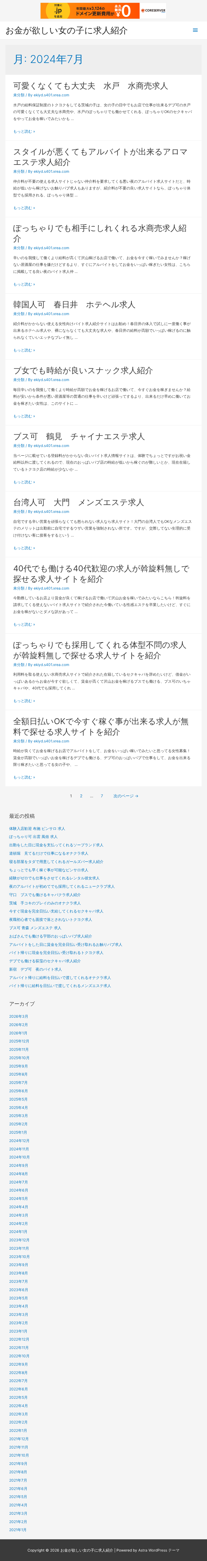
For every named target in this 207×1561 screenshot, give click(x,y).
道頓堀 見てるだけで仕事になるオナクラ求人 (48, 853)
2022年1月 (18, 1430)
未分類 (19, 95)
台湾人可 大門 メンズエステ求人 (78, 502)
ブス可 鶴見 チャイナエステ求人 (79, 436)
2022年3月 (18, 1414)
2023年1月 (18, 1331)
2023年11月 (19, 1248)
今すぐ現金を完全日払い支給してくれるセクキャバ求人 (56, 911)
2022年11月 (19, 1347)
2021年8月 (18, 1472)
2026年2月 (18, 1025)
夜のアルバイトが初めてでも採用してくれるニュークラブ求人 (62, 886)
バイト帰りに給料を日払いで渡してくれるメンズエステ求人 (60, 986)
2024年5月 (18, 1198)
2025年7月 (18, 1082)
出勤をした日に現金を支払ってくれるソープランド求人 (56, 845)
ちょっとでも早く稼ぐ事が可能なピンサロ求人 (48, 870)
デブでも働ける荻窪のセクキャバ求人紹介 (45, 961)
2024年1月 (18, 1231)
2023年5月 (18, 1298)
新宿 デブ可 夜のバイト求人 (35, 969)
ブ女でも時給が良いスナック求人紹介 (83, 370)
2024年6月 (18, 1190)
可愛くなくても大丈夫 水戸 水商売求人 (90, 85)
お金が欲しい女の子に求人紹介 (66, 30)
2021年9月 (18, 1463)
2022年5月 (18, 1397)
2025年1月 (18, 1132)
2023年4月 (18, 1306)
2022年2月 (18, 1422)
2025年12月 (19, 1041)
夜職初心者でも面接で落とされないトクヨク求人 (50, 919)
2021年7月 (18, 1480)
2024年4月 (18, 1207)
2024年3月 (18, 1215)
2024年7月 (18, 1182)
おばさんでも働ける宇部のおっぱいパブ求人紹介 (50, 936)
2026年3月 (18, 1016)
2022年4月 (18, 1406)
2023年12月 (19, 1240)
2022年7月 (18, 1381)
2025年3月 (18, 1116)
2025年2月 (18, 1124)
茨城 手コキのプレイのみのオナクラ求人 (45, 903)
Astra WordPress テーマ (159, 1550)
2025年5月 (18, 1099)
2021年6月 (18, 1488)
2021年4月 (18, 1505)
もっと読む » (24, 131)
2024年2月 (18, 1223)
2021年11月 (18, 1447)
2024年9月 (18, 1165)
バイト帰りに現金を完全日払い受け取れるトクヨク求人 (56, 952)
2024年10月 (19, 1157)
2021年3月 (18, 1513)
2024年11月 (19, 1149)
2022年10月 (19, 1356)
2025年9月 (18, 1066)
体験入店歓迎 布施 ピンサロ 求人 (37, 828)
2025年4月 (18, 1107)
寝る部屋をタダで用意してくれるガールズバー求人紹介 (56, 861)
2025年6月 (18, 1091)
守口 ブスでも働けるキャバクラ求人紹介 (45, 895)
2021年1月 (18, 1530)
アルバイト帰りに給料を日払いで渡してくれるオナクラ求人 (60, 977)
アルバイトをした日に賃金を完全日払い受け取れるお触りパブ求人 (65, 944)
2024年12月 (19, 1141)
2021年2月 (18, 1522)
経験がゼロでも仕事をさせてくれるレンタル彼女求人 (54, 878)
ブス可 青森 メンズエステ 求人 (35, 928)
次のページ (126, 796)
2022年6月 (18, 1389)
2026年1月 (18, 1033)
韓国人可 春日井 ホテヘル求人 (74, 304)
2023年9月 (18, 1265)
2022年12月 (19, 1339)
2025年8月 (18, 1074)
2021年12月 (19, 1439)
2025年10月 (19, 1058)
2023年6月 (18, 1290)
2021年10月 (19, 1455)
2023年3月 (18, 1314)
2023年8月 (18, 1273)
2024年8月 (18, 1174)
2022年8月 (18, 1372)
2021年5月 (18, 1497)
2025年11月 (19, 1049)
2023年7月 (18, 1281)
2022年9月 (18, 1364)
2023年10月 (19, 1257)
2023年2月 (18, 1323)
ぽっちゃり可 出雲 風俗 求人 (33, 836)
